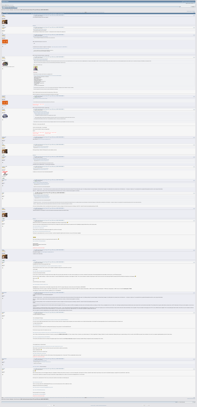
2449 (84, 12)
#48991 (194, 180)
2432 (57, 12)
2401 (7, 12)
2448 (82, 12)
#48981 (194, 15)
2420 (37, 12)
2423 (42, 12)
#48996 (194, 262)
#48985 (194, 96)
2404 (12, 12)
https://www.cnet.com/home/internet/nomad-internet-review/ (41, 231)
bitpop (3, 15)
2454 (92, 12)
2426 (47, 12)
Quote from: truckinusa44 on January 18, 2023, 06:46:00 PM (40, 146)
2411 (23, 12)
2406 (15, 12)
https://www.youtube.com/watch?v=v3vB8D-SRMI (59, 46)
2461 (103, 12)
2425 (45, 12)
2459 (100, 12)
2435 (61, 12)
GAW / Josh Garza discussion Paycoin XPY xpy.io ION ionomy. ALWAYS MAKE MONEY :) (34, 9)
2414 (28, 12)
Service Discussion (17, 9)
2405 (14, 12)
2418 (34, 12)
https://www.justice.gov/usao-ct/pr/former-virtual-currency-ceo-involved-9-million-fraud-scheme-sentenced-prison (49, 332)
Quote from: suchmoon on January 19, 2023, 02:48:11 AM (40, 182)
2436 (63, 12)
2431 (55, 12)
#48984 (194, 57)
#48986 (194, 109)
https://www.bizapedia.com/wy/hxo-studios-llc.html (40, 284)
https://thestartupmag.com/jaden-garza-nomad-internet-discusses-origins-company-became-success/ (48, 346)
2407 (17, 12)
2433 (58, 12)
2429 (52, 12)
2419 (36, 12)
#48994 (194, 220)
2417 (33, 12)
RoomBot (3, 109)
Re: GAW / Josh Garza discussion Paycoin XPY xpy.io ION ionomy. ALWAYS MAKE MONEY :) (49, 15)
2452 (89, 12)
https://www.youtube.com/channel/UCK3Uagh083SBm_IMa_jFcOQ (43, 387)
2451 (87, 12)
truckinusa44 (4, 27)
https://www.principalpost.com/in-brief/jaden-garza (40, 226)
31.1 (11, 6)
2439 (68, 12)
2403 (10, 12)
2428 (50, 12)
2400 (6, 12)
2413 (26, 12)
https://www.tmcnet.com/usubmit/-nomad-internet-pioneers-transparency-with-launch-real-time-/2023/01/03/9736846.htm (50, 319)
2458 (98, 12)
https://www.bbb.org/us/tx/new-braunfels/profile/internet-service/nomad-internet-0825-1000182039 (49, 75)
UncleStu (3, 220)
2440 (69, 12)
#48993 (194, 208)
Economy (7, 9)
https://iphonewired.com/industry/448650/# (39, 394)
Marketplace (11, 9)
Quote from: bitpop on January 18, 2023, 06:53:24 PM (39, 158)
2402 (9, 12)
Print (194, 12)
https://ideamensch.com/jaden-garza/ (38, 227)
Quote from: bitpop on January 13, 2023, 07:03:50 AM (39, 29)
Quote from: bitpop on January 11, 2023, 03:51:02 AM (39, 111)
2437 (65, 12)
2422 (41, 12)
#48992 (194, 193)
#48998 (194, 312)
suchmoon (3, 166)
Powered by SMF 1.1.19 (94, 405)
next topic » (193, 11)
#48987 (194, 137)
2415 (30, 12)
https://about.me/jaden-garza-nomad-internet (39, 353)
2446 (79, 12)
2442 (72, 12)
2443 (74, 12)
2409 (20, 12)
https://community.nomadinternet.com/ (44, 139)
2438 (66, 12)
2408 (18, 12)
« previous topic (189, 11)
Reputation (34, 25)
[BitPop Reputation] (3, 25)
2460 (101, 12)
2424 (44, 12)
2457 (97, 12)
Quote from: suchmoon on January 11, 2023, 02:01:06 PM (40, 36)
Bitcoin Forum (4, 9)
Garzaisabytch (4, 179)
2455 (93, 12)
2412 (25, 12)
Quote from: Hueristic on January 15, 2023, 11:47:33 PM (40, 98)
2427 (49, 12)
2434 (60, 12)
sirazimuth (3, 34)
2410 (22, 12)
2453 (90, 12)
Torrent (13, 6)
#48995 (194, 250)
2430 (53, 12)
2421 (39, 12)
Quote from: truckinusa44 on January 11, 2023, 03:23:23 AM (41, 112)
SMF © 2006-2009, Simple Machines (101, 405)
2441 (71, 12)
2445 (77, 12)
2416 (31, 12)
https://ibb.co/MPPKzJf (36, 366)
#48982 (194, 27)
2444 (76, 12)
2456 (95, 12)
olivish (3, 192)
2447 (80, 12)
